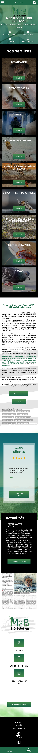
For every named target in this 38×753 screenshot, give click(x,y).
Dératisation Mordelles (9, 423)
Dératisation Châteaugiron (23, 417)
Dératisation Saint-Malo (23, 411)
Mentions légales (19, 724)
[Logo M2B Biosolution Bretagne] (19, 12)
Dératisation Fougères (9, 414)
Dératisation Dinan (23, 423)
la (18, 357)
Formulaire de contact (19, 704)
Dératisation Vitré (22, 414)
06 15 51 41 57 (19, 2)
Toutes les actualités (19, 565)
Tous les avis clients (19, 494)
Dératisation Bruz (8, 420)
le (22, 362)
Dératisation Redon (8, 417)
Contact (19, 402)
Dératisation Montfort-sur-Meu (24, 420)
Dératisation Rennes (8, 411)
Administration (19, 728)
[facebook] (34, 3)
